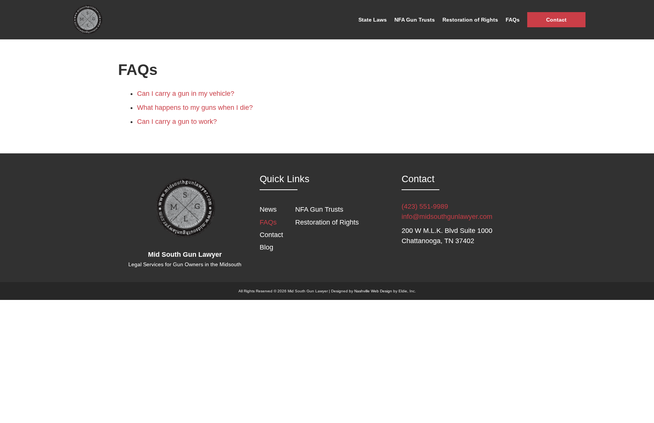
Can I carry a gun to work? (177, 121)
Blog (266, 247)
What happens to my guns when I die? (195, 107)
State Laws (372, 20)
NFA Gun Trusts (414, 20)
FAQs (513, 20)
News (268, 209)
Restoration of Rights (470, 20)
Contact (556, 20)
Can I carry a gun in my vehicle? (185, 93)
